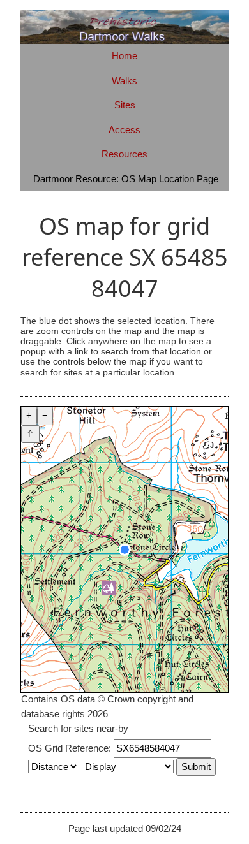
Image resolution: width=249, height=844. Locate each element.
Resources (124, 154)
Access (124, 129)
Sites (124, 104)
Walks (124, 80)
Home (124, 55)
